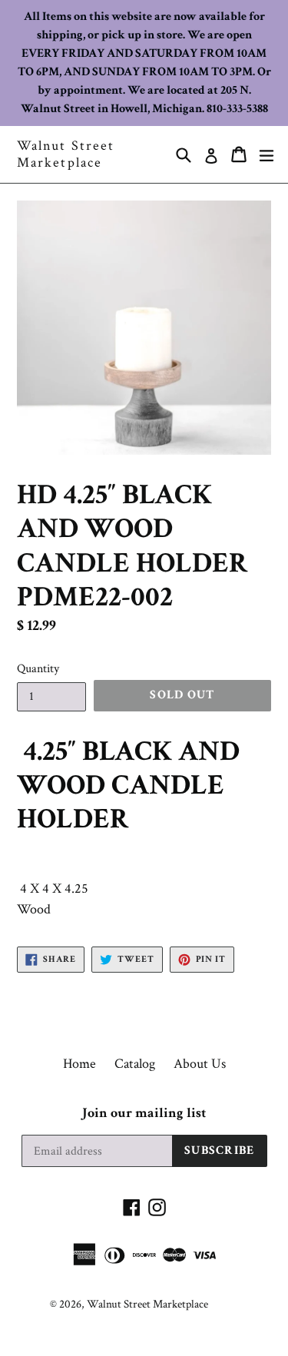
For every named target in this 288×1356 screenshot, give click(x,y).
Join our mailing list (144, 1113)
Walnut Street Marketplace (65, 154)
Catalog (134, 1064)
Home (79, 1064)
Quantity (38, 669)
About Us (200, 1064)
